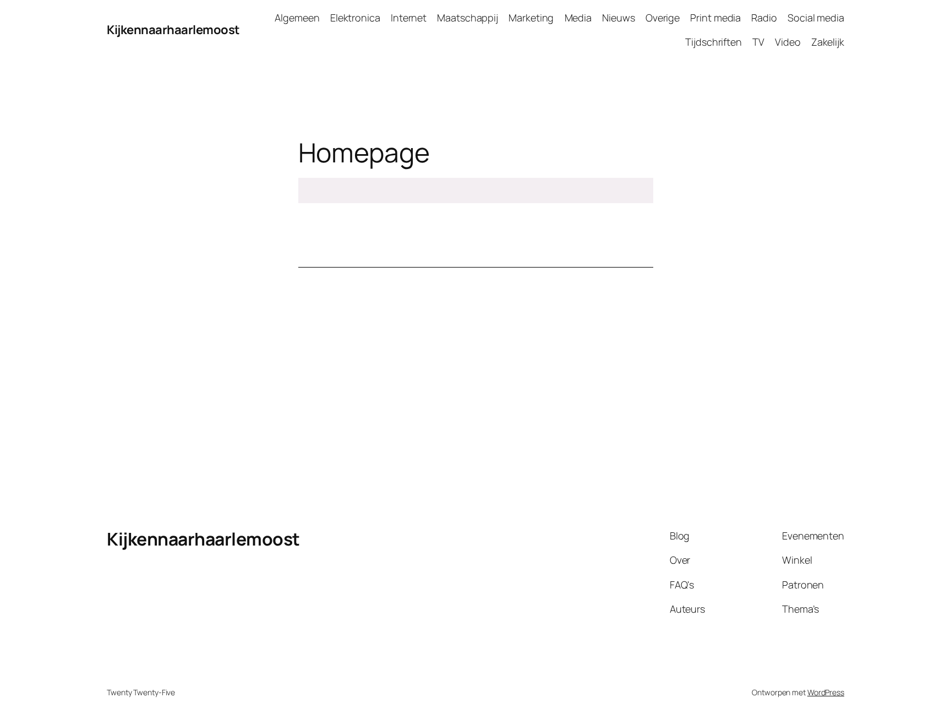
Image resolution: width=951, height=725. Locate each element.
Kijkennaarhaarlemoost (173, 29)
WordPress (825, 692)
